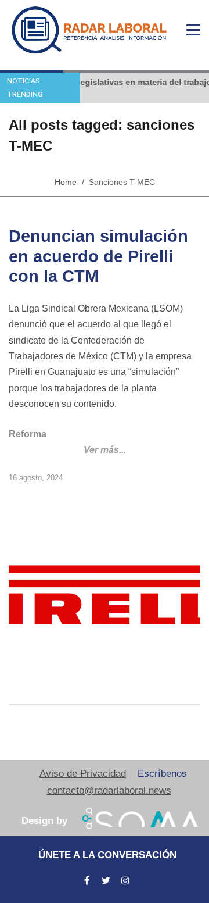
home (66, 182)
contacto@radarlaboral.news (109, 790)
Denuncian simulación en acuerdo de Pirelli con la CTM (98, 256)
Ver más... (105, 450)
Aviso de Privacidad (82, 773)
